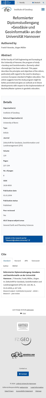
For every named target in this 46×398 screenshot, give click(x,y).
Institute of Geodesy (23, 9)
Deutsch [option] (37, 2)
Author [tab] (5, 266)
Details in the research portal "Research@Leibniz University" (16, 239)
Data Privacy (9, 391)
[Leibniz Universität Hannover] (8, 3)
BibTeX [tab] (15, 266)
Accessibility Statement (24, 391)
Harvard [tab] (17, 261)
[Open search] (44, 2)
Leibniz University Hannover (26, 383)
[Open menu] (43, 10)
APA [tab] (26, 261)
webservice (24, 387)
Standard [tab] (6, 261)
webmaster (30, 310)
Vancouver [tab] (36, 261)
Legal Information (37, 387)
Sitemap (38, 391)
